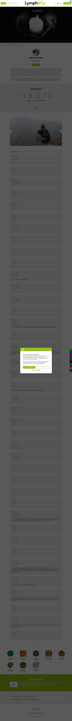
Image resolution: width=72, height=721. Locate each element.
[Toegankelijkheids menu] (70, 1)
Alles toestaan (29, 367)
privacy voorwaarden (26, 359)
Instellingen (43, 367)
